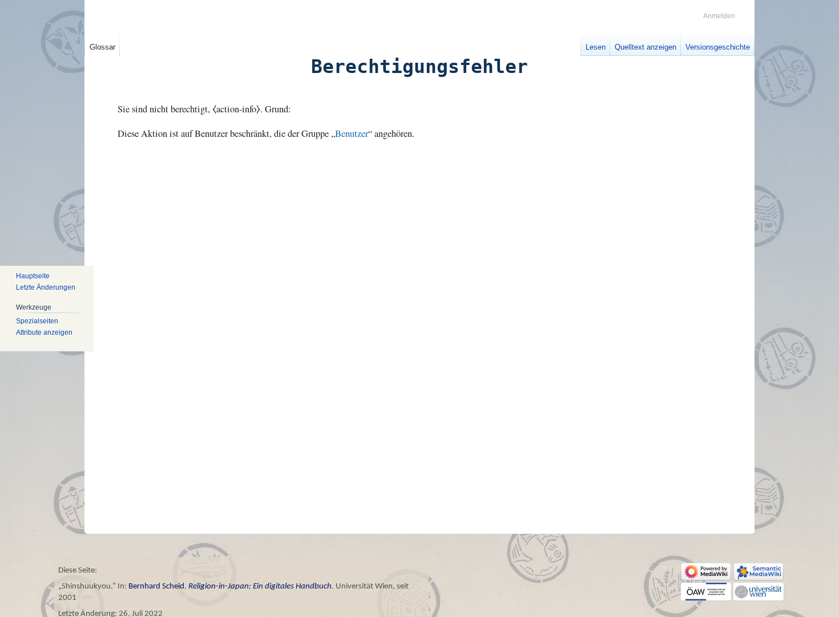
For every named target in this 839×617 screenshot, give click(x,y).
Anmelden (719, 16)
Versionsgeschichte (717, 47)
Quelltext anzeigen (645, 47)
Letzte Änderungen (45, 287)
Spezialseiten (37, 322)
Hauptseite (33, 276)
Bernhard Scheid (156, 586)
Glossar (102, 47)
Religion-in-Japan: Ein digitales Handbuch (260, 586)
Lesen (596, 47)
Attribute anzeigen (44, 332)
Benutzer (351, 133)
